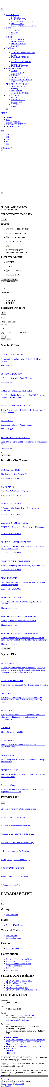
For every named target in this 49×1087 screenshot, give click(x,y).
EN (2, 130)
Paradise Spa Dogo (13, 938)
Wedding (14, 88)
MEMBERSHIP (12, 126)
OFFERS (15, 104)
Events (13, 55)
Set (3, 337)
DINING (9, 37)
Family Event (16, 91)
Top (2, 904)
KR (7, 135)
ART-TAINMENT (13, 68)
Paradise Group (12, 915)
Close (4, 219)
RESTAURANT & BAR (21, 62)
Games (14, 59)
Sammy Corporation (14, 985)
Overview (15, 30)
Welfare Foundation (14, 966)
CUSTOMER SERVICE (16, 124)
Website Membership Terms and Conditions (23, 1046)
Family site (5, 1079)
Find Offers (6, 340)
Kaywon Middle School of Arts (18, 964)
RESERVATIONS (13, 122)
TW (7, 144)
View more (6, 455)
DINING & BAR (18, 100)
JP (7, 141)
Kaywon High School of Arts (17, 961)
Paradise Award (12, 970)
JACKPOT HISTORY (20, 57)
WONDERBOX (17, 73)
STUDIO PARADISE (20, 93)
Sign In (9, 117)
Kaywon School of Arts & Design (19, 959)
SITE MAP (10, 1053)
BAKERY (15, 46)
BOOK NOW (6, 148)
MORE (4, 113)
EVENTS (15, 17)
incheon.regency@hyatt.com (17, 1020)
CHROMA (15, 75)
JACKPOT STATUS (19, 66)
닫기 (3, 313)
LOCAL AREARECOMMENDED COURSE (23, 25)
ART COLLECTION (20, 82)
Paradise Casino (12, 948)
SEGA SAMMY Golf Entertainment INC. (23, 990)
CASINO (10, 48)
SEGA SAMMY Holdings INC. (19, 981)
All (3, 802)
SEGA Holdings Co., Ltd (16, 983)
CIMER (14, 71)
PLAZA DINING (18, 41)
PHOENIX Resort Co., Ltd (17, 988)
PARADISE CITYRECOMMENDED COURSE (23, 20)
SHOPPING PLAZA (19, 77)
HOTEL (9, 28)
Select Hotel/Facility (9, 279)
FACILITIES (16, 35)
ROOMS (14, 32)
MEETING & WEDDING (17, 84)
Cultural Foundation (14, 968)
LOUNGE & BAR (18, 44)
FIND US (10, 1051)
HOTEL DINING (18, 39)
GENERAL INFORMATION (23, 53)
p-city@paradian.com (25, 1015)
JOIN (8, 120)
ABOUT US (11, 1048)
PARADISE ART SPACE (21, 79)
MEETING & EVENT (20, 86)
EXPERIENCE (12, 15)
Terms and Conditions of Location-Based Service (25, 1039)
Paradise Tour (11, 936)
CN (7, 139)
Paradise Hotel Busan (14, 925)
